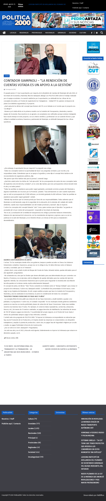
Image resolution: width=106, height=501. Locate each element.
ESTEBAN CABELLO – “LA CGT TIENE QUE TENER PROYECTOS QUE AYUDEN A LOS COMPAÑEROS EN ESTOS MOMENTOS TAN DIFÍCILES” (92, 446)
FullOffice (100, 495)
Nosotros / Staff (77, 3)
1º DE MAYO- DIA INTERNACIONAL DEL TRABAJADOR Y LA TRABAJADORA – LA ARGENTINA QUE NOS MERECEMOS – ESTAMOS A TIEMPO (21, 350)
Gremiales (62, 33)
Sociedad (72, 33)
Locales (13, 33)
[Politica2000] (4, 32)
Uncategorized (33, 457)
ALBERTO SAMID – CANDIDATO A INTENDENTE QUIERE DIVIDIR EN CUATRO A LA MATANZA (60, 347)
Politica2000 (18, 495)
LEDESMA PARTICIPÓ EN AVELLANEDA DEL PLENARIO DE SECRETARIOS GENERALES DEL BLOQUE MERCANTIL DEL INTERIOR (92, 463)
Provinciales (37, 33)
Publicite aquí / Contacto (80, 8)
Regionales (24, 33)
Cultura (83, 33)
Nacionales (49, 33)
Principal (31, 438)
